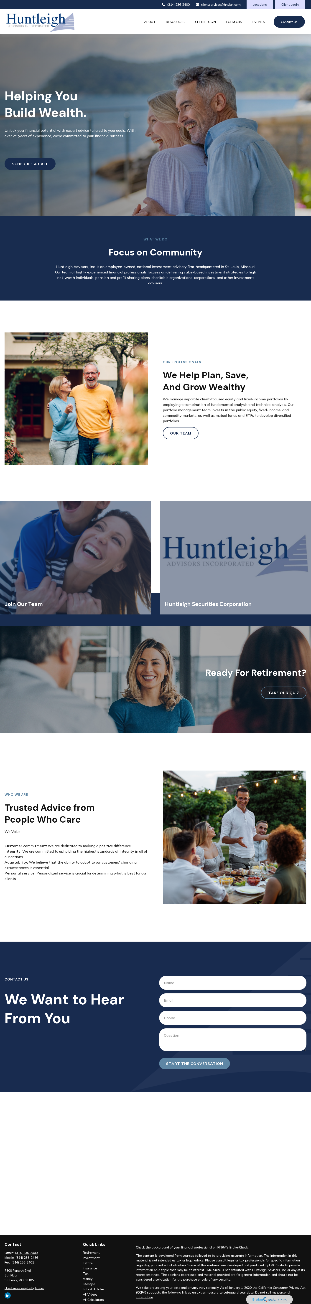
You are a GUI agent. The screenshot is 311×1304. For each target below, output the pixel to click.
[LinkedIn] (8, 1295)
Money (87, 1279)
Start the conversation (194, 1063)
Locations (260, 5)
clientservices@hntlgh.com (221, 5)
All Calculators (93, 1300)
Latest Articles (94, 1289)
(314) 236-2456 (26, 1258)
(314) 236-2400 (178, 5)
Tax (86, 1273)
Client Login (290, 5)
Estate (88, 1263)
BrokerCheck (238, 1247)
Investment (91, 1258)
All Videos (90, 1294)
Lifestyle (89, 1284)
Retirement (91, 1253)
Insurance (90, 1268)
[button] (149, 22)
